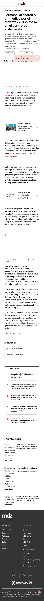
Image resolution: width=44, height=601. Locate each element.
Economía (5, 533)
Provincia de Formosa (14, 348)
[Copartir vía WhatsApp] (6, 57)
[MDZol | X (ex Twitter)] (30, 575)
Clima (25, 530)
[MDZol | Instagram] (19, 575)
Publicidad (26, 554)
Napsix (25, 545)
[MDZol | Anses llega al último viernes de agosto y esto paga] (37, 127)
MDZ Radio (27, 536)
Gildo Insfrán (10, 156)
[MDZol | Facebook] (14, 575)
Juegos (25, 539)
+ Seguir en (9, 52)
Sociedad (8, 10)
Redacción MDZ (10, 46)
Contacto (26, 557)
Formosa (9, 95)
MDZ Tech (26, 542)
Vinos (4, 545)
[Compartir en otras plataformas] (11, 57)
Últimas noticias (8, 530)
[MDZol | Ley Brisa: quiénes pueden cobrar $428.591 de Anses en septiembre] (37, 196)
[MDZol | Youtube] (24, 575)
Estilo (4, 542)
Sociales (5, 548)
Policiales (5, 536)
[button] (41, 3)
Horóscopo (27, 533)
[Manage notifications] (39, 592)
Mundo (4, 539)
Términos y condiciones (31, 566)
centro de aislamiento (14, 354)
